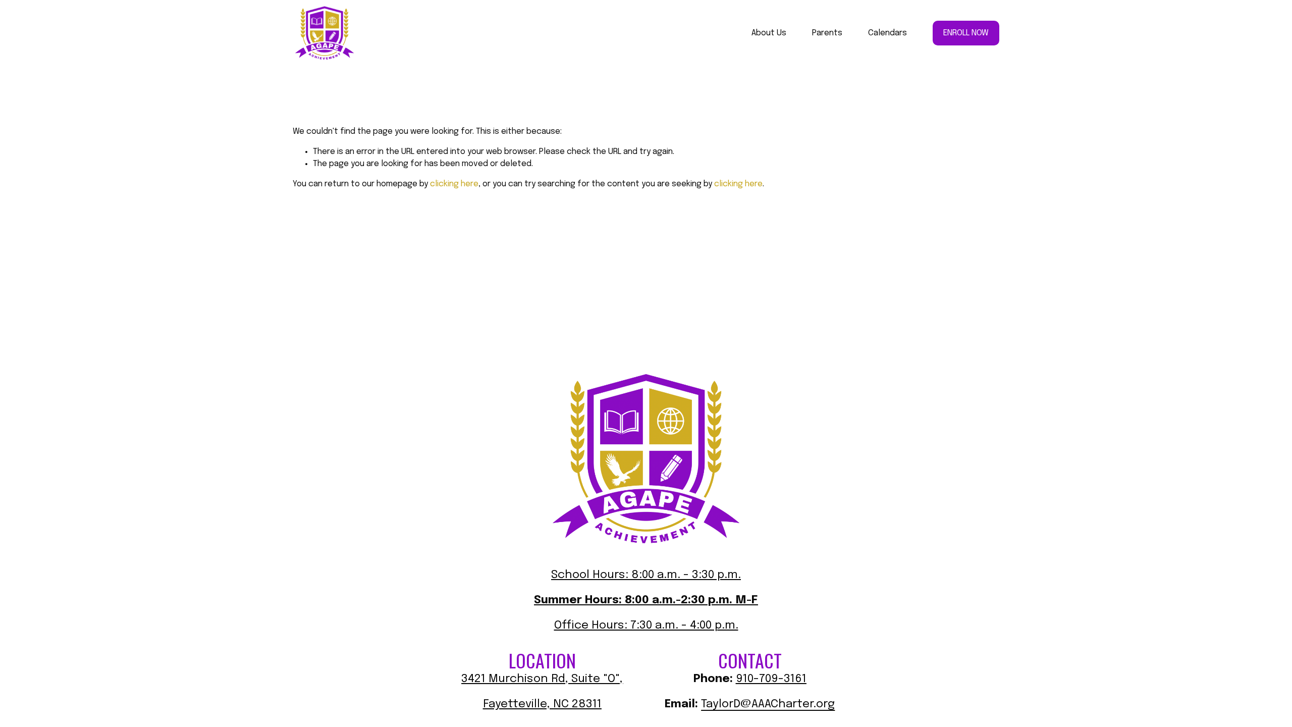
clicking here (454, 184)
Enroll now (966, 33)
